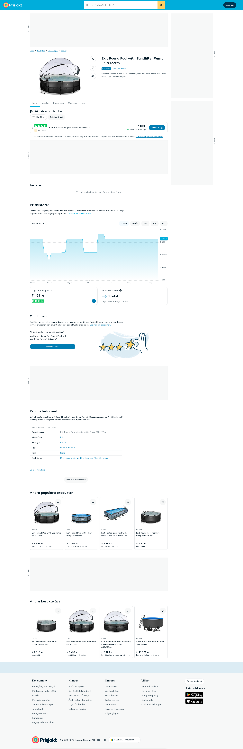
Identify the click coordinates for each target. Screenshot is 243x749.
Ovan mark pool (67, 447)
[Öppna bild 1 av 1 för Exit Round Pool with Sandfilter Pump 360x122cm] (60, 77)
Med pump (65, 458)
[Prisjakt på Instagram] (104, 739)
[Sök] (161, 5)
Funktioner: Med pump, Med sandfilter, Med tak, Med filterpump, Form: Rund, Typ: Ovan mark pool (134, 75)
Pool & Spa (53, 51)
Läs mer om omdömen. (100, 325)
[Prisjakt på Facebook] (98, 739)
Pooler (63, 51)
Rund (62, 453)
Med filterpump (101, 458)
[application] (99, 257)
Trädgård (41, 51)
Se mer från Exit (37, 470)
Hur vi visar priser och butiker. (149, 136)
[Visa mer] (32, 128)
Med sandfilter (77, 458)
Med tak (89, 458)
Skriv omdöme (119, 68)
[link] (46, 523)
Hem (32, 51)
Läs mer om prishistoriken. (80, 213)
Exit (62, 437)
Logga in (230, 5)
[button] (93, 59)
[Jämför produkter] (93, 76)
